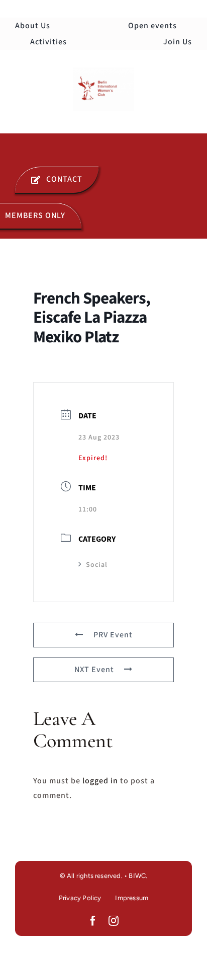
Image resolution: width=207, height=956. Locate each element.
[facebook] (93, 921)
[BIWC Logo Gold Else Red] (103, 71)
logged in (100, 780)
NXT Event (94, 669)
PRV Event (113, 634)
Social (97, 565)
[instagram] (114, 921)
